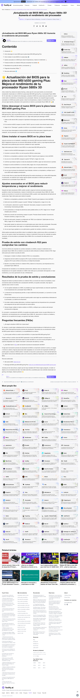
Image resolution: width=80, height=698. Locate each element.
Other (38, 656)
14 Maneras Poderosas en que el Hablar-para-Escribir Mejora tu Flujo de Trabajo (8, 664)
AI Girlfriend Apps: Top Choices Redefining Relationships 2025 (39, 608)
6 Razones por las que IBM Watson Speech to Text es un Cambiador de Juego (8, 659)
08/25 (39, 662)
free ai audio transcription (23, 601)
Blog (34, 639)
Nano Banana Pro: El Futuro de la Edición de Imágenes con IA (55, 627)
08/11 (39, 667)
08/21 (44, 662)
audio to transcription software (24, 609)
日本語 (21, 693)
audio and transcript (22, 611)
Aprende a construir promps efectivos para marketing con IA (55, 619)
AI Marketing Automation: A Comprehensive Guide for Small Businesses (39, 596)
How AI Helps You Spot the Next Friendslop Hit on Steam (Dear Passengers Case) (39, 620)
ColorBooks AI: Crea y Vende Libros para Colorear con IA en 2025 (55, 634)
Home (3, 9)
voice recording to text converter (24, 615)
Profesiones (57, 5)
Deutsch (34, 693)
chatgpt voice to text (22, 625)
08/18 (34, 665)
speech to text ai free (22, 631)
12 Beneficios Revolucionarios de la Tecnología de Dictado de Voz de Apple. (8, 674)
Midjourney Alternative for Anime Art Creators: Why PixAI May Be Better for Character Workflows (39, 601)
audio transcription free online (23, 607)
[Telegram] (67, 604)
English (3, 693)
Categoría (35, 5)
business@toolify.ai (68, 602)
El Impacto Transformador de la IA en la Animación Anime (55, 630)
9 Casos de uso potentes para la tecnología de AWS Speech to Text (8, 678)
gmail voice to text (21, 627)
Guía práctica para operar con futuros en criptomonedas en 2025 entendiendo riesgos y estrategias (55, 602)
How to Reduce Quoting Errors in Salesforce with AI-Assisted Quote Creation (40, 612)
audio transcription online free (23, 605)
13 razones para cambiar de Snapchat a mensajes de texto (8, 596)
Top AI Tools (35, 645)
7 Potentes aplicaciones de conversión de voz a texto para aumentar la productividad (8, 600)
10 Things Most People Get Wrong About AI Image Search (39, 605)
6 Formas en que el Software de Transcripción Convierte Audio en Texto (8, 650)
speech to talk (20, 633)
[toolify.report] (77, 692)
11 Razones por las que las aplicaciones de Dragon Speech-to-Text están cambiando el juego (8, 638)
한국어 (17, 693)
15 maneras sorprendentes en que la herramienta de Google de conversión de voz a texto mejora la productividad (8, 615)
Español (30, 692)
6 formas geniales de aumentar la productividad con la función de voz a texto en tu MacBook (8, 646)
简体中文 (8, 693)
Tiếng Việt (44, 693)
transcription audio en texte (23, 595)
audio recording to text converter (24, 621)
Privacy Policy (67, 597)
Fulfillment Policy (67, 595)
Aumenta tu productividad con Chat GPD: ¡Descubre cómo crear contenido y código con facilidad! (55, 612)
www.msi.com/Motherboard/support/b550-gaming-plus (42, 364)
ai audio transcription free (23, 613)
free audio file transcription (23, 599)
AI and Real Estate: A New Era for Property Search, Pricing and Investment (40, 629)
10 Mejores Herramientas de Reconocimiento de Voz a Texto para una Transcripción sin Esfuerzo (8, 604)
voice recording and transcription (24, 623)
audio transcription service (23, 603)
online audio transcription (23, 597)
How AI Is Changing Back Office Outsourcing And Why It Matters (39, 616)
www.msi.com (17, 362)
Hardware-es (7, 9)
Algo (16, 344)
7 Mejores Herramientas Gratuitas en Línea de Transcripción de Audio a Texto (8, 620)
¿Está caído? (35, 647)
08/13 (44, 665)
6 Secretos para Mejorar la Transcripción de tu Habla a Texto (8, 642)
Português (25, 693)
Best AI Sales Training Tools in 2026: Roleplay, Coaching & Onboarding (39, 633)
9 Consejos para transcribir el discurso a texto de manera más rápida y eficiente (8, 625)
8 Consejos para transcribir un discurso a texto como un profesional (8, 655)
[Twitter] (65, 604)
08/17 (39, 665)
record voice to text (21, 619)
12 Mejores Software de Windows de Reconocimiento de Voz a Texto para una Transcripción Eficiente (8, 668)
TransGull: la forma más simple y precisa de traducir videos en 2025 (55, 623)
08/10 (44, 667)
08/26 (34, 662)
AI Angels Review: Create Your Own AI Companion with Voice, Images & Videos (39, 624)
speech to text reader (22, 629)
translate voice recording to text (24, 617)
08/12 (34, 667)
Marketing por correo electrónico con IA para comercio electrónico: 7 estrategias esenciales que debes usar (55, 597)
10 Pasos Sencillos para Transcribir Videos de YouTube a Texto (8, 683)
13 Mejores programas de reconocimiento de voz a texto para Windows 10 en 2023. (8, 629)
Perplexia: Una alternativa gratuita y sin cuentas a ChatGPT (55, 616)
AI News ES (35, 641)
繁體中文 (12, 693)
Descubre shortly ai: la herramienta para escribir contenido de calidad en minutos (55, 608)
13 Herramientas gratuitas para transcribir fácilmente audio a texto (8, 610)
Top (77, 695)
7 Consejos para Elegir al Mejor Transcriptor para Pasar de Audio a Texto (8, 633)
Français (39, 693)
